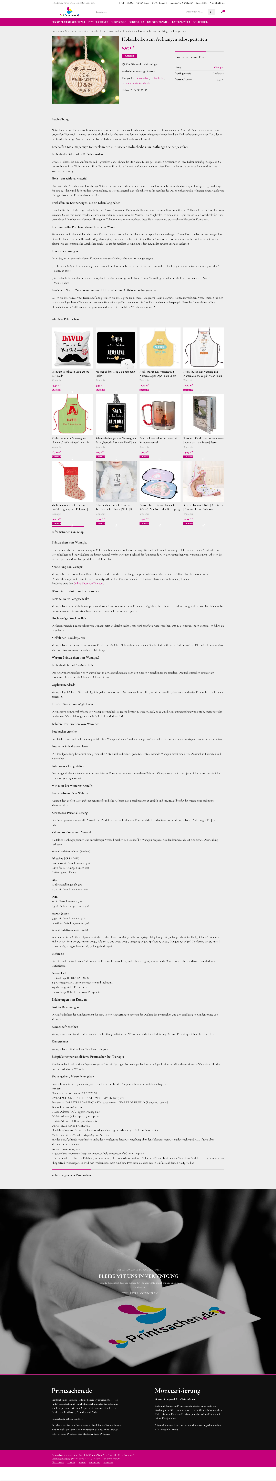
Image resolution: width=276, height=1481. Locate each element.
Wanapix (56, 380)
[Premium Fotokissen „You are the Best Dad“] (72, 348)
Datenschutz (94, 1462)
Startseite (57, 31)
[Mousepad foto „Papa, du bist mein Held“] (116, 348)
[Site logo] (70, 11)
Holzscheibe (128, 31)
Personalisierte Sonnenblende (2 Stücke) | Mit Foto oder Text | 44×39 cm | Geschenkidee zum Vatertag (160, 509)
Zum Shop (129, 56)
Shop (68, 31)
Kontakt (71, 1462)
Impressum (108, 1462)
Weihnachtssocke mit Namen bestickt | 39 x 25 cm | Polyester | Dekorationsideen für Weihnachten (71, 509)
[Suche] (211, 12)
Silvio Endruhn (125, 1455)
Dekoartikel (112, 31)
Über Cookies (58, 1462)
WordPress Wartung (61, 1458)
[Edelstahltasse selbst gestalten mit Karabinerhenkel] (160, 414)
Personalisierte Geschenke (88, 31)
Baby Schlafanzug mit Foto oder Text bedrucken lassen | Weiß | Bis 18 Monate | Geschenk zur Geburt (115, 509)
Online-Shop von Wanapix (88, 583)
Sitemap (82, 1462)
